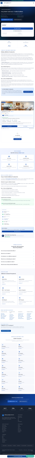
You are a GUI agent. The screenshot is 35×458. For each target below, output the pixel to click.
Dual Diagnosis (2, 317)
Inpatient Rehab (3, 314)
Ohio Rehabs (28, 317)
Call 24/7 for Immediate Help (18, 456)
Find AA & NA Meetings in (6, 330)
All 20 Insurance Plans (21, 318)
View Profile (9, 126)
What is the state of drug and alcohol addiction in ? (9, 264)
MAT (12, 191)
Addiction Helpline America (9, 414)
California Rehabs (29, 313)
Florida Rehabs (29, 314)
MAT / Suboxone (3, 318)
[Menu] (33, 3)
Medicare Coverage (20, 315)
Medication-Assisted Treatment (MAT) (7, 76)
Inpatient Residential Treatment (6, 72)
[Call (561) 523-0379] (3, 415)
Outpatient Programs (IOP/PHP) (6, 73)
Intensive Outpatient (3, 316)
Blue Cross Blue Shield (21, 316)
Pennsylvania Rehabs (29, 318)
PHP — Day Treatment (3, 315)
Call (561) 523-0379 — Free (7, 19)
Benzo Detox (11, 319)
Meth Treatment (11, 318)
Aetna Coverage (20, 317)
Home (1, 5)
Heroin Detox (11, 316)
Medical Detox (2, 313)
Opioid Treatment (12, 315)
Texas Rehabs (28, 315)
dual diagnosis (17, 191)
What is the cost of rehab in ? (6, 253)
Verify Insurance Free (18, 19)
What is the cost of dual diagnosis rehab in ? (8, 258)
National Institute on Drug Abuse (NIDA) (11, 178)
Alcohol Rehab (11, 314)
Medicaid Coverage (20, 314)
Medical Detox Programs (5, 70)
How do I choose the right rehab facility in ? (8, 250)
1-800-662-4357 (6, 219)
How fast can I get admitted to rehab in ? (8, 261)
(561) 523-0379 (18, 28)
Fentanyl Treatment (12, 317)
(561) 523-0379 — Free (28, 91)
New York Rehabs (29, 316)
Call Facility (25, 126)
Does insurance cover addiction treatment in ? (9, 256)
